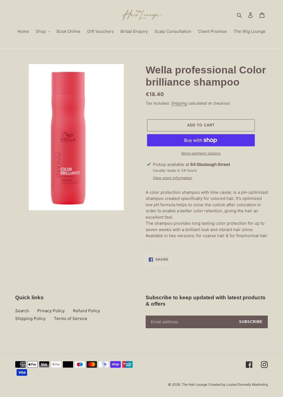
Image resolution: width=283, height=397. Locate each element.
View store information (172, 178)
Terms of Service (70, 318)
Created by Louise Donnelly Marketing (238, 384)
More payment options (201, 153)
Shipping (179, 103)
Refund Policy (86, 310)
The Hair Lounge (194, 384)
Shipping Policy (30, 318)
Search (22, 310)
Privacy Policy (51, 310)
